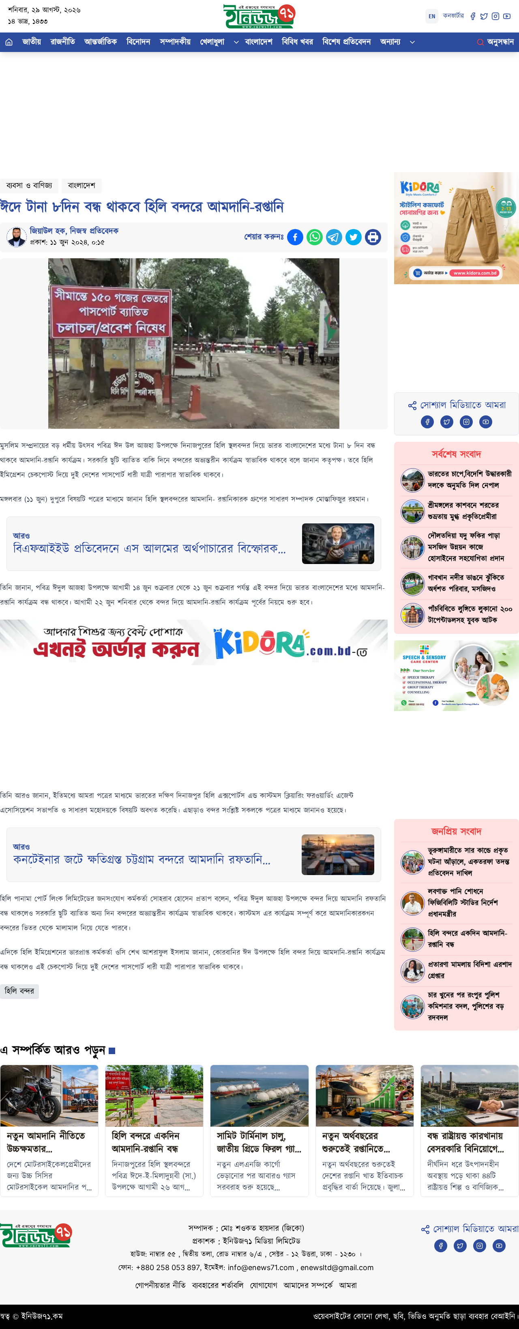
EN (432, 16)
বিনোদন (138, 42)
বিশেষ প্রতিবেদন (347, 42)
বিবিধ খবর (297, 42)
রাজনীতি (63, 42)
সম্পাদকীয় (175, 42)
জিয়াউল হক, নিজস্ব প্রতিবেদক (74, 231)
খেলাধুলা (212, 42)
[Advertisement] (243, 109)
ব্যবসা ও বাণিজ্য (29, 186)
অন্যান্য (390, 42)
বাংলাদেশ (258, 42)
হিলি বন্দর (19, 991)
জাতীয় (32, 42)
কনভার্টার (453, 16)
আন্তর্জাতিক (101, 42)
